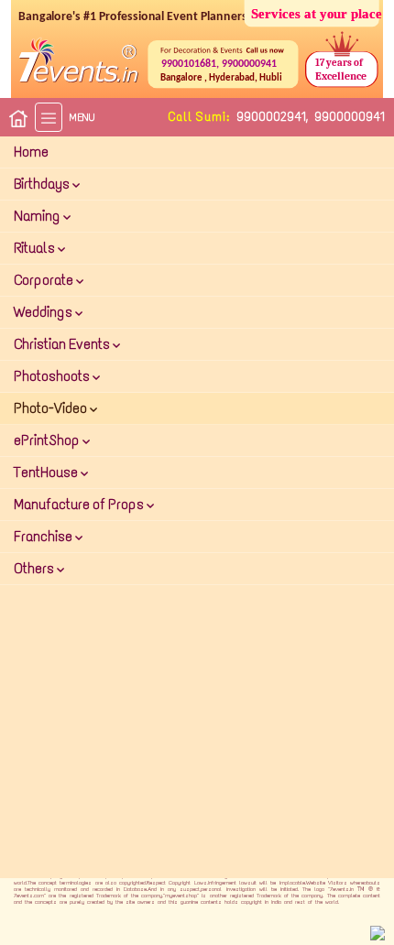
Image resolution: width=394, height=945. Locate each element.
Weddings (44, 311)
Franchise (44, 536)
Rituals (36, 247)
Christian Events (63, 344)
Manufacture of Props (80, 504)
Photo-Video (52, 408)
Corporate (45, 279)
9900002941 (271, 117)
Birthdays (43, 183)
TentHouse (47, 472)
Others (35, 568)
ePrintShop (48, 440)
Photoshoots (53, 376)
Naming (38, 215)
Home (31, 151)
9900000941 (349, 117)
